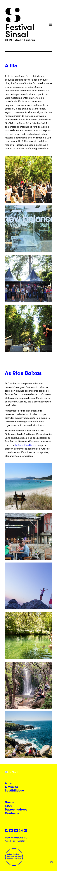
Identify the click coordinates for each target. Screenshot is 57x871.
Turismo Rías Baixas (25, 445)
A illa (8, 783)
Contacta (12, 813)
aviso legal (10, 841)
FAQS (8, 806)
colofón (21, 841)
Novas (9, 802)
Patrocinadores (16, 809)
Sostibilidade (14, 790)
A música (11, 787)
